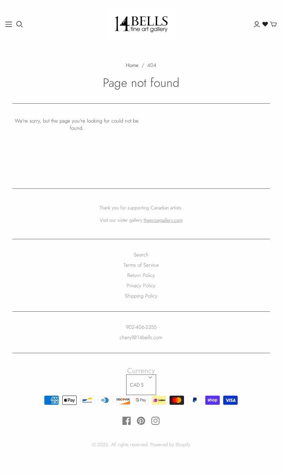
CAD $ (137, 384)
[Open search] (19, 24)
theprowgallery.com (163, 220)
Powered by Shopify (170, 444)
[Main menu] (8, 24)
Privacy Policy (141, 285)
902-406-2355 (141, 327)
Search (141, 254)
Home (132, 65)
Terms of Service (141, 265)
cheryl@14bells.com (141, 337)
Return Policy (141, 275)
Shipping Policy (141, 296)
